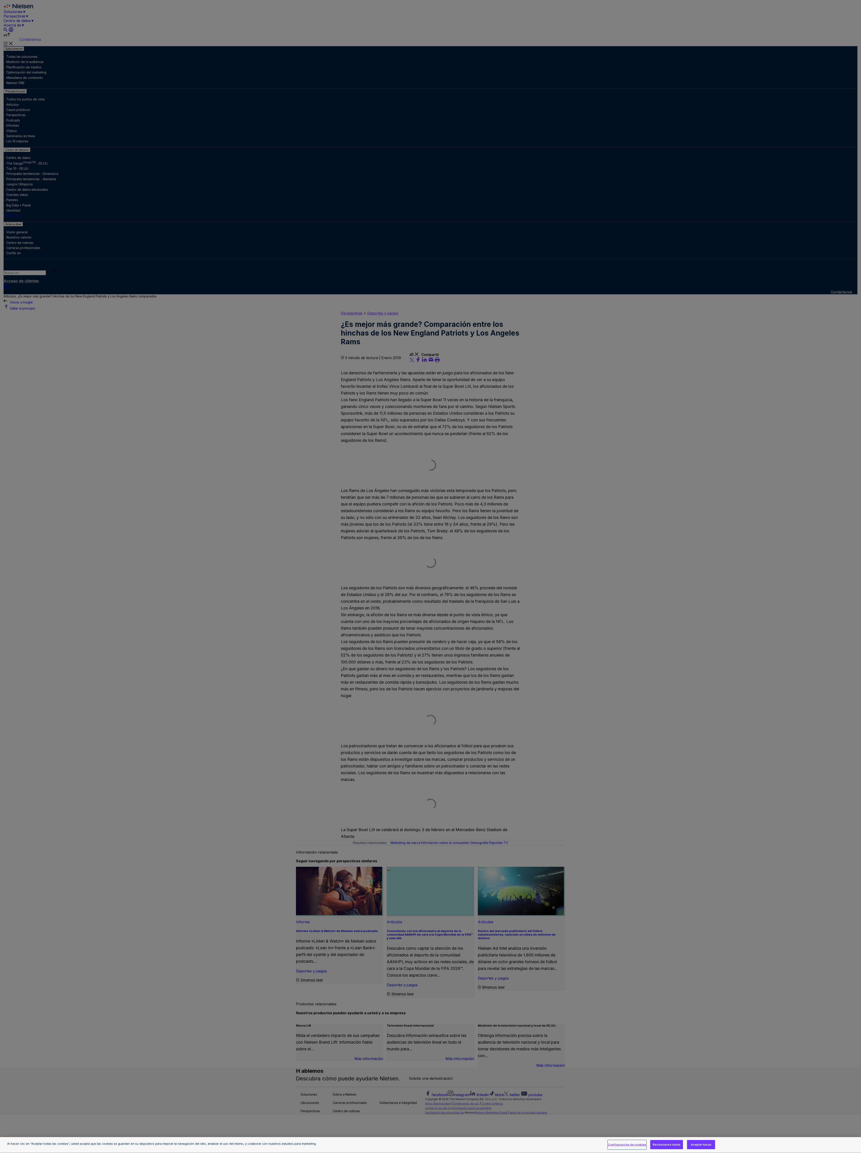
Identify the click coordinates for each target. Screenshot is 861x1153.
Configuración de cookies (627, 1144)
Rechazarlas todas (667, 1144)
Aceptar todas (701, 1144)
